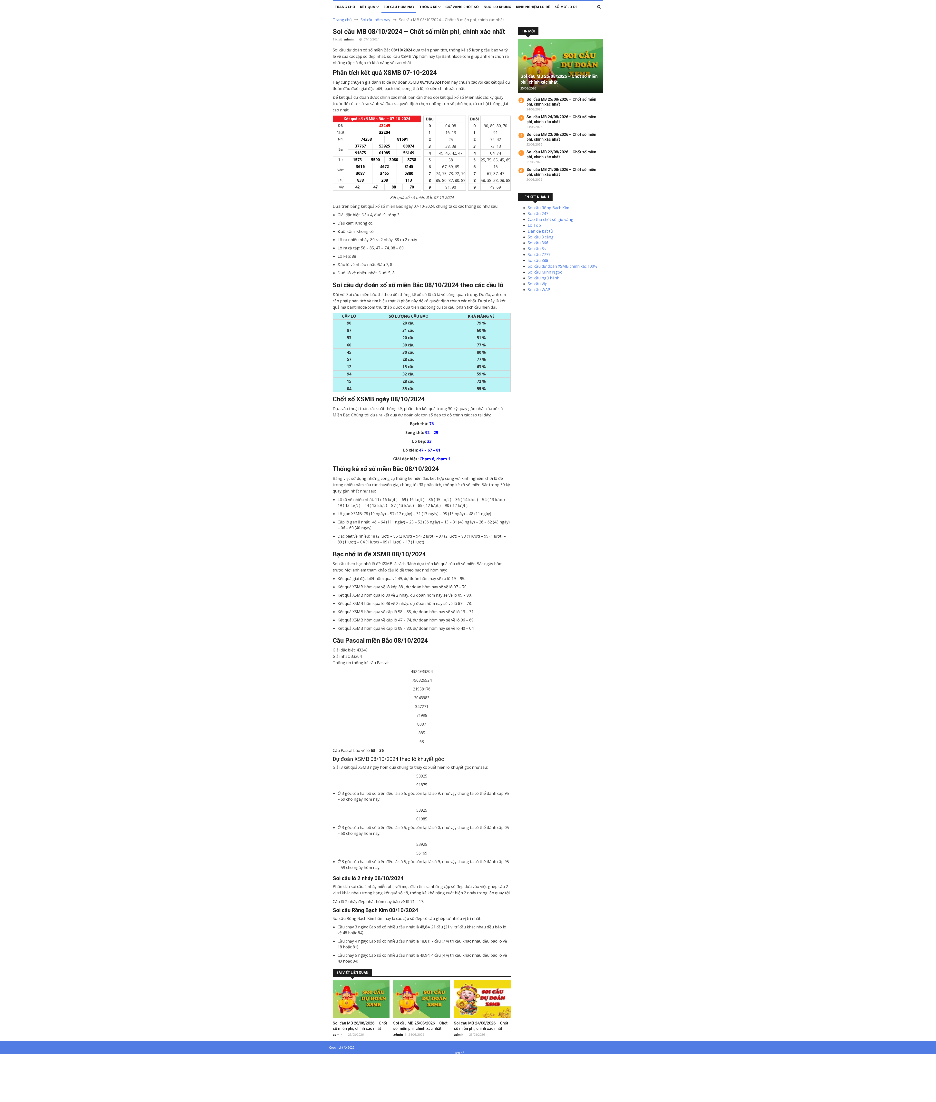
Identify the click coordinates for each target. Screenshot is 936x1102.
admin (349, 39)
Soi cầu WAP (539, 289)
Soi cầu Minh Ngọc (545, 272)
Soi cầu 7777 (539, 254)
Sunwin (21, 1058)
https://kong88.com (18, 1075)
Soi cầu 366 (538, 243)
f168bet (22, 1064)
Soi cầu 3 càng (541, 237)
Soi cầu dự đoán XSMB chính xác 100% (562, 266)
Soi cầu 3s (537, 248)
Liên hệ (459, 1053)
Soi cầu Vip (537, 283)
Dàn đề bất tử (540, 231)
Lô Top (534, 225)
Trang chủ (342, 19)
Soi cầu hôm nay (375, 19)
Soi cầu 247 (538, 213)
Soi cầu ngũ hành (543, 278)
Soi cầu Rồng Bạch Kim (548, 207)
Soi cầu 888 (538, 260)
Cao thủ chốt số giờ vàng (550, 219)
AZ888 (5, 1058)
